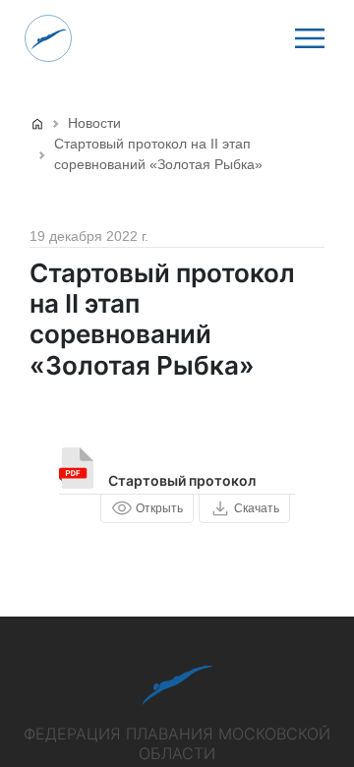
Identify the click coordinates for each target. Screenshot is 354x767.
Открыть (159, 508)
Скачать (256, 508)
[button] (309, 38)
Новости (94, 123)
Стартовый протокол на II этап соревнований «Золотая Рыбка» (158, 154)
